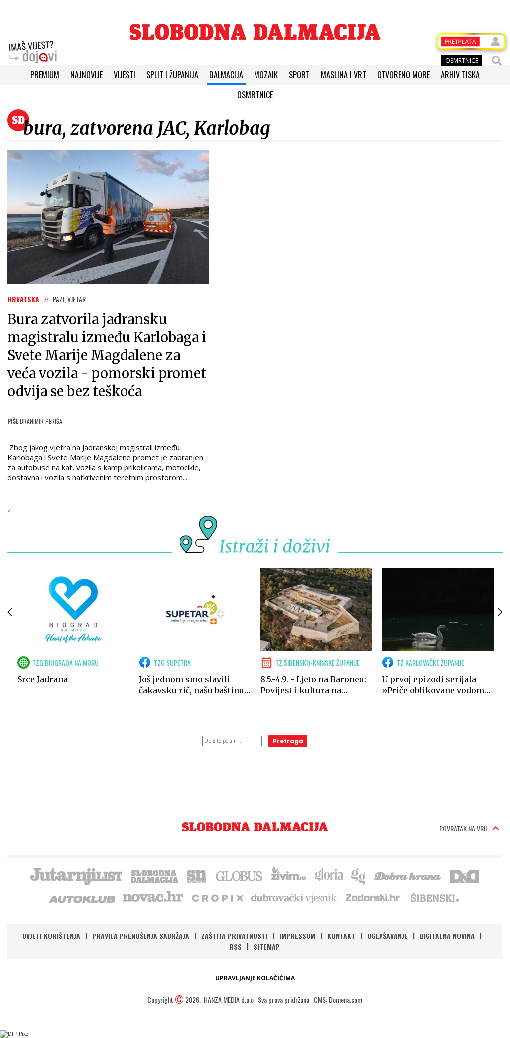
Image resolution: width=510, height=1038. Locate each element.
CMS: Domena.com (338, 999)
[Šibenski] (434, 897)
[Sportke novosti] (196, 875)
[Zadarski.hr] (373, 897)
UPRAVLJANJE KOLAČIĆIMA (255, 978)
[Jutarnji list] (76, 875)
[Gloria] (328, 875)
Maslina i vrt (343, 75)
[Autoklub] (82, 897)
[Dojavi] (33, 52)
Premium (44, 75)
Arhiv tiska (460, 75)
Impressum (297, 936)
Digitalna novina (447, 936)
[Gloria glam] (359, 875)
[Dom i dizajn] (465, 875)
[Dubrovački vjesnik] (294, 897)
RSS (235, 946)
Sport (299, 75)
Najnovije (86, 75)
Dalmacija (226, 75)
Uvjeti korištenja (51, 936)
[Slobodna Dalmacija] (255, 32)
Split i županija (172, 75)
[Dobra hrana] (408, 875)
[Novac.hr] (153, 897)
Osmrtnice (255, 95)
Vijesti (124, 75)
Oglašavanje (387, 936)
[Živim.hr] (289, 875)
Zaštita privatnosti (234, 936)
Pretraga (288, 741)
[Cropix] (217, 897)
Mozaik (266, 75)
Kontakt (341, 936)
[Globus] (239, 875)
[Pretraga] (497, 61)
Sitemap (267, 946)
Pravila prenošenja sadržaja (140, 936)
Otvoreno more (403, 75)
